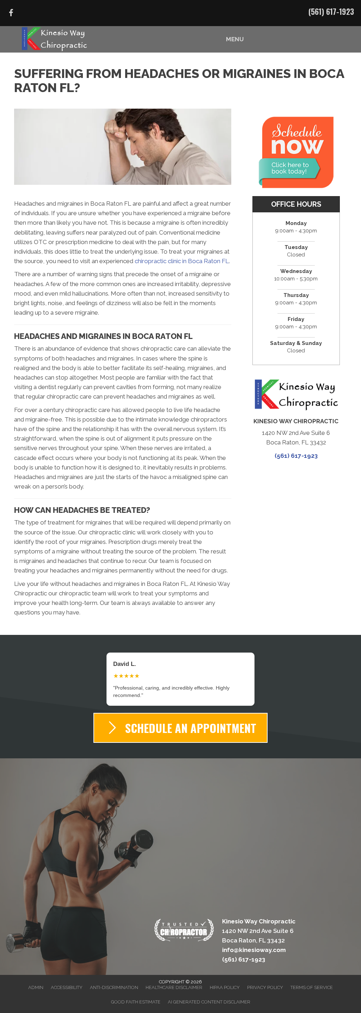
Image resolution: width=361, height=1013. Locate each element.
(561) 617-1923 (331, 11)
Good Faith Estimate (135, 994)
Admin (35, 980)
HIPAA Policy (225, 980)
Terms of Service (311, 980)
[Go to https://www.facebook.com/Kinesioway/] (11, 14)
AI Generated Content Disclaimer (209, 994)
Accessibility (66, 980)
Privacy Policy (265, 980)
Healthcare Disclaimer (174, 980)
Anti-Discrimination (114, 980)
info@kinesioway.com (254, 942)
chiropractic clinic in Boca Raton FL (182, 261)
